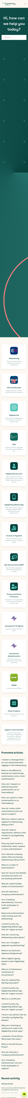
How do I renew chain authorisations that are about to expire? (11, 811)
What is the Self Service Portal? (11, 1045)
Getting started (7, 1084)
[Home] (8, 6)
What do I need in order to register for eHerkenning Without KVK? (12, 822)
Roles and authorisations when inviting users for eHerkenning (12, 916)
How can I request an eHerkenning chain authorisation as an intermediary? (10, 788)
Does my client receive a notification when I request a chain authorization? (13, 846)
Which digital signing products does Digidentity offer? (12, 961)
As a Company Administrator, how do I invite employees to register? (11, 904)
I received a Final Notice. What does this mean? (12, 1037)
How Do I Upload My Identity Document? (10, 981)
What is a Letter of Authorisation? (9, 866)
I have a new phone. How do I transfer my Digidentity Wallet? (13, 1017)
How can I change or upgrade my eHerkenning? (13, 944)
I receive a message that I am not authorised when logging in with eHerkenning (13, 762)
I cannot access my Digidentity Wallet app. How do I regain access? (12, 927)
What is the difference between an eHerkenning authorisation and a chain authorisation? (13, 775)
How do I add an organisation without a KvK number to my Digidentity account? (13, 834)
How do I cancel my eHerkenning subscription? (13, 936)
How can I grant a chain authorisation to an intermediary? (12, 800)
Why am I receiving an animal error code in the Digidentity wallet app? (12, 1028)
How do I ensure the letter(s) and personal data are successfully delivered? (13, 876)
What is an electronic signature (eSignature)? (11, 952)
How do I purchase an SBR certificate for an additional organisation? (13, 1089)
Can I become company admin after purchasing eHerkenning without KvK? (13, 857)
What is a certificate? (11, 999)
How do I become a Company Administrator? (12, 893)
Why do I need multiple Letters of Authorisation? (12, 885)
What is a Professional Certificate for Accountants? (11, 972)
